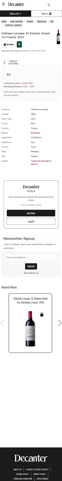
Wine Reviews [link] (16, 21)
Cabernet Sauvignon (41, 161)
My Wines (10, 44)
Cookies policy (22, 474)
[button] (11, 62)
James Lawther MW (24, 83)
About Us (18, 469)
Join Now (31, 213)
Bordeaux (35, 132)
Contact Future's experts (37, 469)
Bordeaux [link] (42, 21)
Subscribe (14, 13)
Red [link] (52, 21)
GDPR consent (43, 478)
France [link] (30, 21)
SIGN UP (31, 266)
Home (3, 21)
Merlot (34, 164)
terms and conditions (22, 478)
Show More (29, 273)
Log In (31, 221)
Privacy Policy (39, 474)
